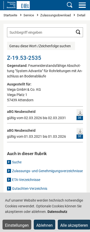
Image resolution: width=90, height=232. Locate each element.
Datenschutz (57, 212)
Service (29, 15)
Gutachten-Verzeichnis (29, 189)
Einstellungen (17, 225)
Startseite (11, 15)
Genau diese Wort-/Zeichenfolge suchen (40, 46)
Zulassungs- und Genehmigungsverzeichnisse (47, 171)
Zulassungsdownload (56, 15)
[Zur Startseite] (17, 5)
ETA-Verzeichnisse (26, 180)
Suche (17, 162)
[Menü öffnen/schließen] (82, 5)
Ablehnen (44, 225)
